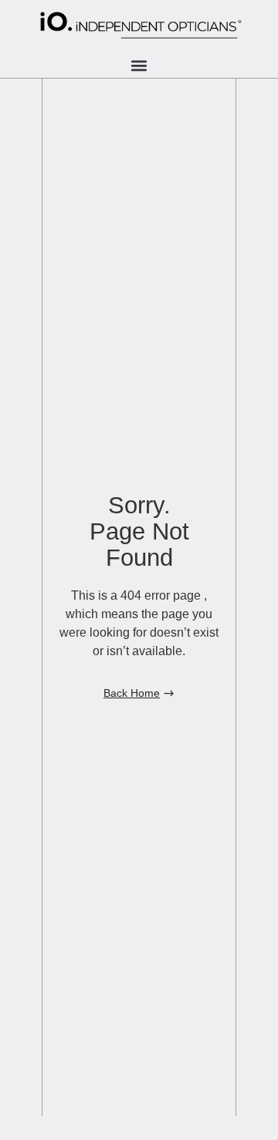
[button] (139, 65)
